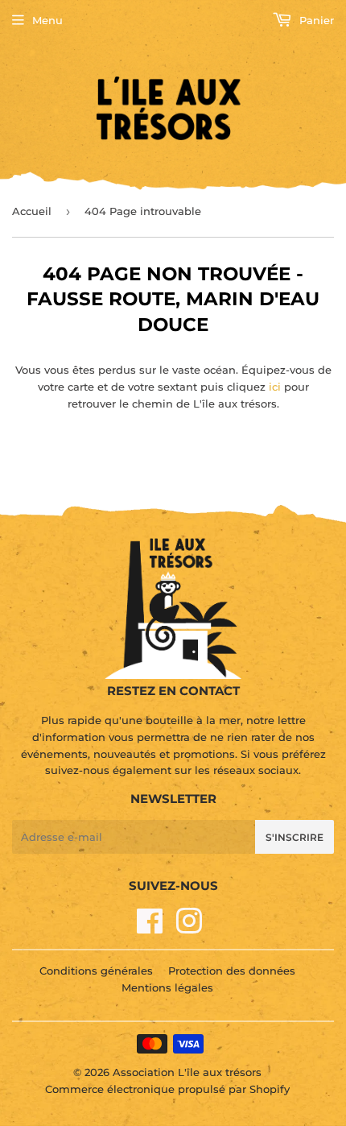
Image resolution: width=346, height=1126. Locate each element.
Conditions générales (96, 970)
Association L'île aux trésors (187, 1072)
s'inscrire (294, 837)
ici (275, 386)
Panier (315, 20)
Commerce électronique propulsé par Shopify (167, 1089)
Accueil (31, 211)
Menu (47, 20)
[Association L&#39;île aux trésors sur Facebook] (150, 927)
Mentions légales (167, 987)
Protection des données (231, 970)
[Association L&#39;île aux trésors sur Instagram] (189, 927)
